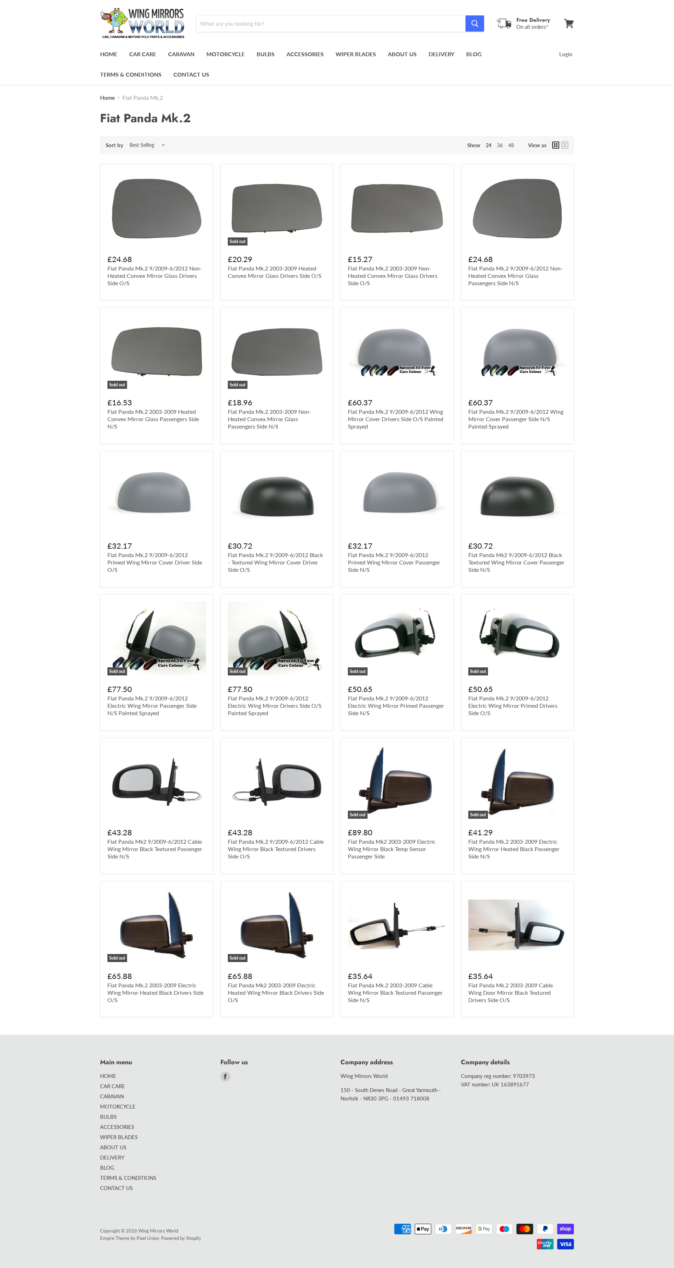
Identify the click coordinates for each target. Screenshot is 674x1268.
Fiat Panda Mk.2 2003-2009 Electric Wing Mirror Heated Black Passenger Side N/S (514, 849)
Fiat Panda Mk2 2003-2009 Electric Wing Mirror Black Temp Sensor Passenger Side (392, 849)
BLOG (474, 54)
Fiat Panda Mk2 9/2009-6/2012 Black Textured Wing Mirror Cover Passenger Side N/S (516, 562)
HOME (108, 54)
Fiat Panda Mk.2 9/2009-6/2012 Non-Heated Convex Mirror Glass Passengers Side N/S (515, 275)
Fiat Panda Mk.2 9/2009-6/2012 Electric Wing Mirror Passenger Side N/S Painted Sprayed (152, 705)
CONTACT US (191, 74)
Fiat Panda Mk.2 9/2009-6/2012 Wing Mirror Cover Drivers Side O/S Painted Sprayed (395, 419)
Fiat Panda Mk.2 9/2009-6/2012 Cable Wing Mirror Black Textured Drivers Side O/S (276, 849)
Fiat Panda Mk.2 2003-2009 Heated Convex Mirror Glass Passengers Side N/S (153, 419)
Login (565, 54)
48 (511, 145)
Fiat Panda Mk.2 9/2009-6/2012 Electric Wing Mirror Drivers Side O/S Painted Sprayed (275, 705)
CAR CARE (142, 54)
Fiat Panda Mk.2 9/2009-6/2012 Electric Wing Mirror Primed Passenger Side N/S (396, 705)
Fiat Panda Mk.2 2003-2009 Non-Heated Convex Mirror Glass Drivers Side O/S (392, 275)
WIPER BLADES (356, 54)
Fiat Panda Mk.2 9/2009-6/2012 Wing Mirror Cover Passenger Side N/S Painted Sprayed (515, 419)
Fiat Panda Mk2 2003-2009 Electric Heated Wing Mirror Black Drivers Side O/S (276, 992)
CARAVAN (181, 54)
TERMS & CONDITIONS (130, 74)
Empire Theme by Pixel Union (129, 1238)
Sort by (114, 145)
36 (500, 145)
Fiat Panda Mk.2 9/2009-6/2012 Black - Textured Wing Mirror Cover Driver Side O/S (275, 562)
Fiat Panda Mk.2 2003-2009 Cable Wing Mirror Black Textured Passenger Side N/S (395, 992)
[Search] (474, 23)
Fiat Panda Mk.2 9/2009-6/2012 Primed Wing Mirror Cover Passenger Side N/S (394, 562)
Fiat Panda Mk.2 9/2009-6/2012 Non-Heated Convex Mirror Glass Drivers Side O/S (154, 275)
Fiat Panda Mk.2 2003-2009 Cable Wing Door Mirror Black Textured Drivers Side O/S (510, 992)
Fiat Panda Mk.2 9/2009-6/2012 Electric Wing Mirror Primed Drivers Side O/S (512, 705)
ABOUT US (402, 54)
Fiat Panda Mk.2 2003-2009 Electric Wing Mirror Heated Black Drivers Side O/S (155, 992)
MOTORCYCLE (225, 54)
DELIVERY (441, 54)
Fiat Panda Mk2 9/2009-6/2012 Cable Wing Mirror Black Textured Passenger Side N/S (154, 849)
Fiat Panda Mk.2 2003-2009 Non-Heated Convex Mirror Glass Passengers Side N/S (269, 419)
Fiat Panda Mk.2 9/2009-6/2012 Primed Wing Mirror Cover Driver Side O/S (154, 562)
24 (488, 145)
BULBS (266, 54)
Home (107, 97)
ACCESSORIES (305, 54)
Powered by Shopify (181, 1238)
